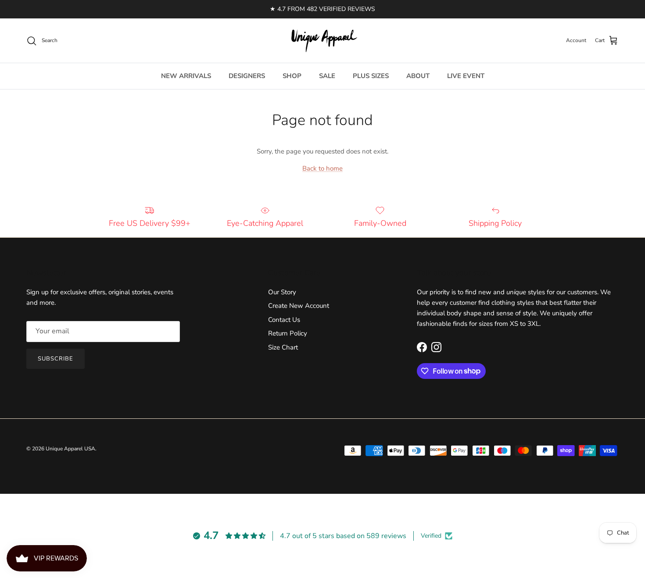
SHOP (292, 75)
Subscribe (55, 359)
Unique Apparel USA (70, 448)
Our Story (282, 292)
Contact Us (284, 319)
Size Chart (283, 347)
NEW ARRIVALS (186, 75)
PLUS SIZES (371, 75)
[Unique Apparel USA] (322, 40)
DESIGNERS (247, 75)
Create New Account (298, 305)
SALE (327, 75)
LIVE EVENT (465, 75)
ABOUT (418, 75)
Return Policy (287, 333)
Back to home (322, 168)
